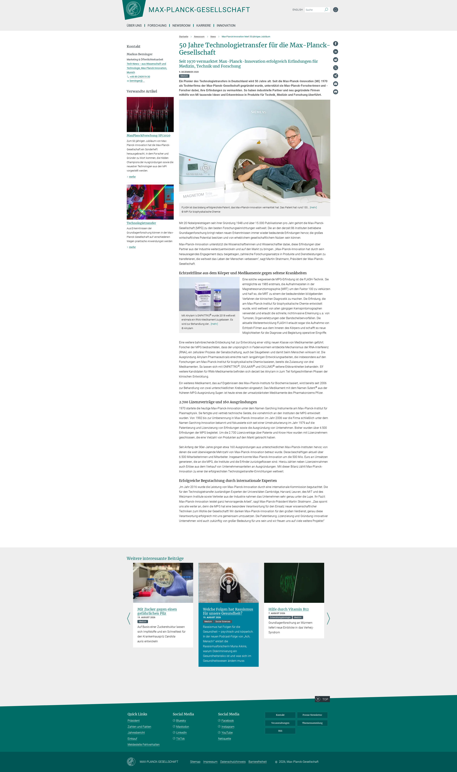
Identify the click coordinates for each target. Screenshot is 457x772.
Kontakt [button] (133, 46)
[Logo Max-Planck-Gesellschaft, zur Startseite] (185, 12)
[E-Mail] (335, 83)
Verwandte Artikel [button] (142, 91)
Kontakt (280, 715)
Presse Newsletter (312, 715)
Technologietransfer (141, 223)
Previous (128, 619)
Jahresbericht (136, 732)
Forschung (157, 25)
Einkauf (132, 738)
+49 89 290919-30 (140, 76)
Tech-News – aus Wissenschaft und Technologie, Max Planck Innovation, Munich (147, 68)
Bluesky (181, 720)
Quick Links (137, 714)
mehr (132, 176)
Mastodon (182, 726)
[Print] (335, 92)
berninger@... (137, 80)
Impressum (210, 761)
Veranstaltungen (280, 723)
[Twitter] (335, 67)
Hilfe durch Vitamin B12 (288, 609)
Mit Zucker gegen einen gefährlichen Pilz (157, 611)
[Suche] (326, 9)
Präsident (134, 720)
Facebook (228, 720)
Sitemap (195, 761)
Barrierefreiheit (257, 761)
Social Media (183, 714)
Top (325, 699)
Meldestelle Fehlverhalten (144, 744)
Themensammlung (312, 723)
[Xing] (335, 75)
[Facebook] (335, 43)
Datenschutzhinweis (233, 761)
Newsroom (181, 25)
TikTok (180, 738)
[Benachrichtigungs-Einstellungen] (335, 9)
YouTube (227, 732)
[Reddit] (335, 59)
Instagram (228, 726)
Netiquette (224, 738)
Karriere (203, 25)
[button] (327, 200)
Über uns (134, 25)
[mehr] (313, 207)
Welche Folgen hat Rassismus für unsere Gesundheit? (228, 611)
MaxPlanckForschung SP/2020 (148, 135)
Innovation (226, 25)
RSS (280, 730)
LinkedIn (181, 732)
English (298, 9)
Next (328, 619)
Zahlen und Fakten (139, 726)
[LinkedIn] (335, 51)
